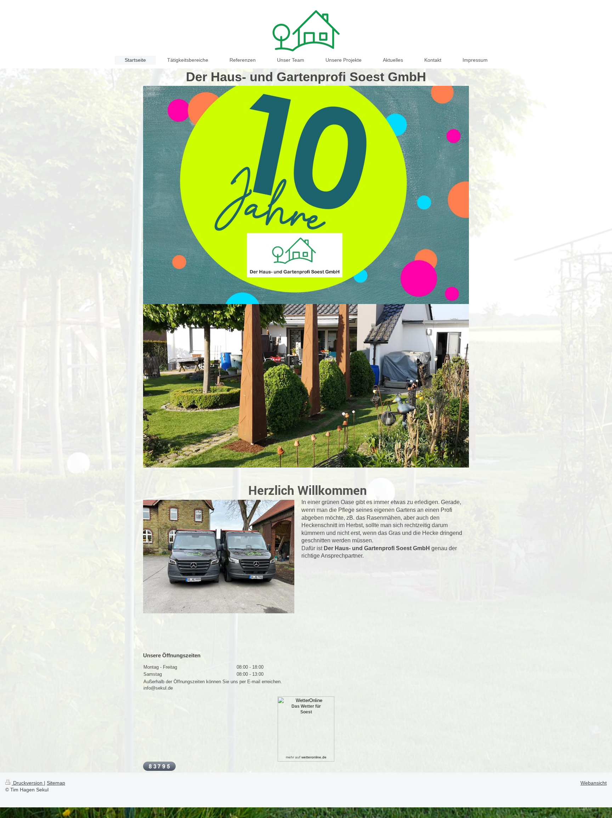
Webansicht (593, 783)
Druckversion (28, 783)
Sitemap (56, 783)
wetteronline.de (314, 757)
